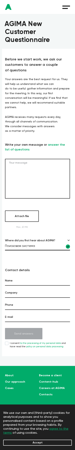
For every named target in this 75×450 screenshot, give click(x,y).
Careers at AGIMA (52, 388)
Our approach (15, 381)
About (9, 375)
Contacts (45, 394)
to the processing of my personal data (40, 343)
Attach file (22, 216)
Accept (38, 442)
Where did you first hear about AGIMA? (30, 240)
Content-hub (48, 381)
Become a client (50, 375)
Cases (9, 388)
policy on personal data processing (44, 346)
